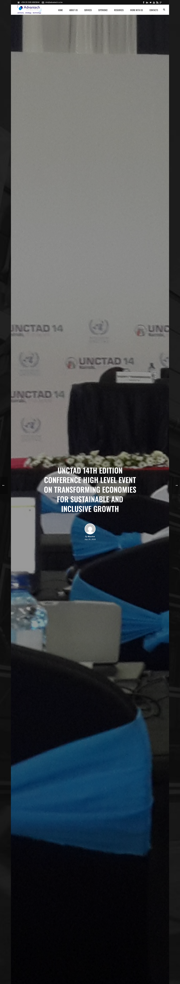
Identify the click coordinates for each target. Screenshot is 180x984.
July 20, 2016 (90, 539)
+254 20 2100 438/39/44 (30, 2)
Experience (103, 10)
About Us (73, 10)
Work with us (136, 10)
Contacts (153, 10)
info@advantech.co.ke (53, 2)
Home (60, 10)
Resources (119, 10)
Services (88, 10)
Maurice (91, 536)
